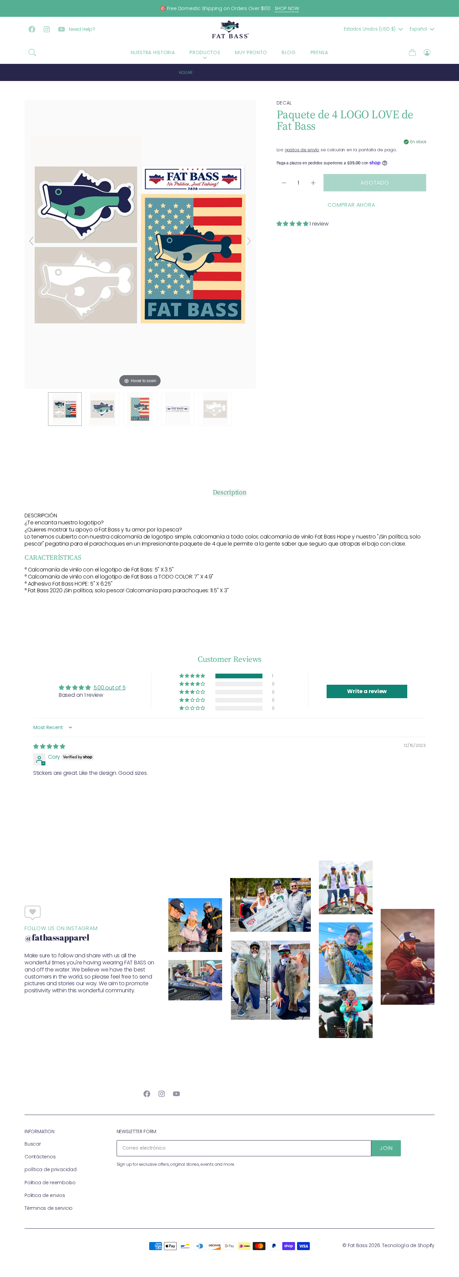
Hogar (186, 72)
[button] (32, 52)
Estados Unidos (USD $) (369, 29)
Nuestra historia (153, 52)
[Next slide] (249, 241)
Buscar (33, 1144)
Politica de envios (45, 1195)
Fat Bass (358, 1245)
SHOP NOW (287, 8)
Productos (205, 52)
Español (418, 29)
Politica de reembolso (50, 1182)
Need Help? (82, 29)
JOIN (386, 1148)
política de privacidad (51, 1169)
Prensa (319, 52)
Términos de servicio (49, 1208)
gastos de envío (302, 150)
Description (230, 492)
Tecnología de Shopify (408, 1245)
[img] (49, 746)
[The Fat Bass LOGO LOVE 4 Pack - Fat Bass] (65, 409)
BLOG (289, 52)
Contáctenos (40, 1156)
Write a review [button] (367, 691)
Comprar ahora (351, 205)
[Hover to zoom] (140, 244)
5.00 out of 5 (109, 687)
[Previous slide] (31, 241)
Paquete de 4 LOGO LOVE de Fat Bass (244, 72)
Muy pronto (251, 52)
